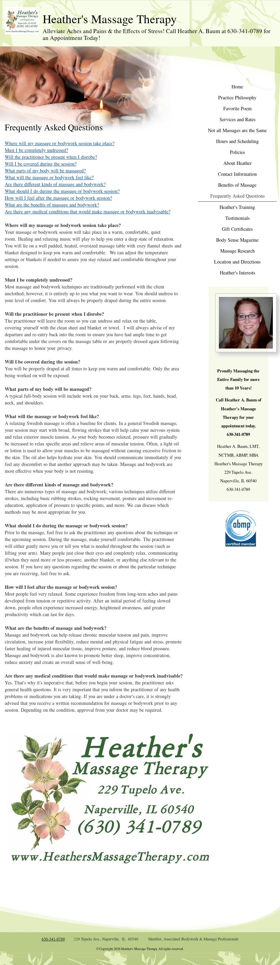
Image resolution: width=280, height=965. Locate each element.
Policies (237, 152)
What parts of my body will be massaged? (45, 170)
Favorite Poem (237, 108)
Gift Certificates (237, 229)
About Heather (237, 163)
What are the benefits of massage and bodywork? (52, 204)
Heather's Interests (237, 272)
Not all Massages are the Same (237, 130)
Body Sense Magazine (237, 240)
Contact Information (237, 174)
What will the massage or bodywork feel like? (49, 177)
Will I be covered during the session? (40, 163)
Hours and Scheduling (237, 141)
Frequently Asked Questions (237, 196)
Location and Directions (237, 261)
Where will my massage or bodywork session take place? (59, 143)
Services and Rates (237, 119)
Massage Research (237, 250)
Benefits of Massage (237, 185)
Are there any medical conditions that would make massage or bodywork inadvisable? (87, 211)
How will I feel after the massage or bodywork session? (58, 198)
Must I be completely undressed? (36, 150)
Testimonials (237, 218)
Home (237, 86)
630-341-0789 (53, 938)
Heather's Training (237, 207)
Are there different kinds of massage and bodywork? (55, 184)
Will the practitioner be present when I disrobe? (51, 157)
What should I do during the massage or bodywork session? (62, 191)
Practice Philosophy (237, 97)
